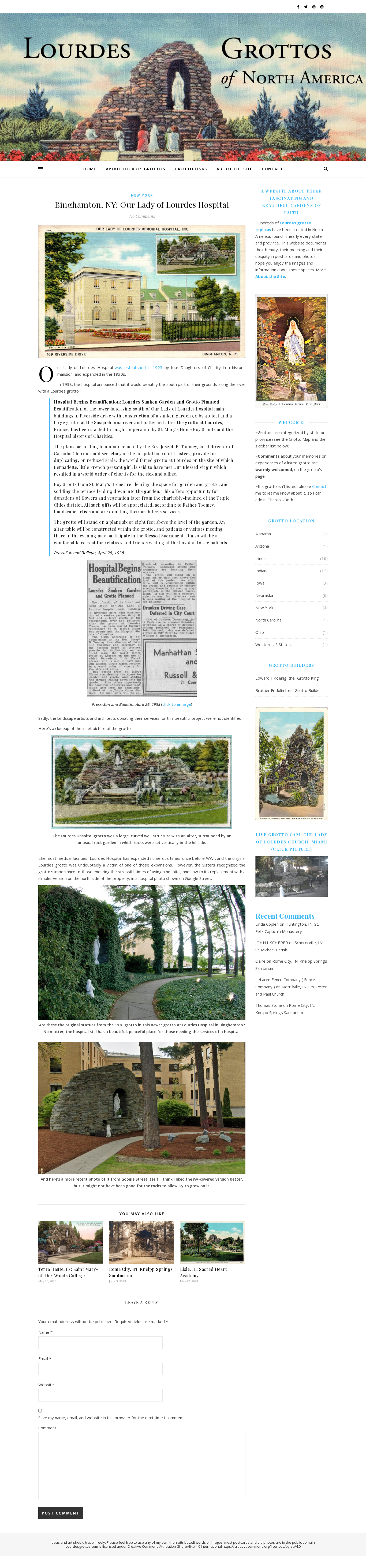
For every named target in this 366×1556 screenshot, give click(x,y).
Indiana (261, 570)
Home (89, 168)
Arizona (262, 546)
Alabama (263, 533)
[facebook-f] (298, 6)
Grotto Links (191, 168)
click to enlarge (176, 704)
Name (45, 1332)
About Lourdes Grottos (135, 168)
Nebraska (264, 595)
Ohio (259, 632)
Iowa (259, 583)
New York (142, 195)
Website (46, 1384)
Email (44, 1358)
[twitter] (306, 6)
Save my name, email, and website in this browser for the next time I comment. (111, 1417)
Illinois (261, 558)
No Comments (142, 216)
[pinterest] (322, 6)
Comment (47, 1427)
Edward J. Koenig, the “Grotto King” (287, 678)
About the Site (234, 168)
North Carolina (268, 620)
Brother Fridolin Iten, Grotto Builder (288, 690)
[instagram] (314, 6)
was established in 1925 (138, 367)
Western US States (273, 644)
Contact (272, 168)
